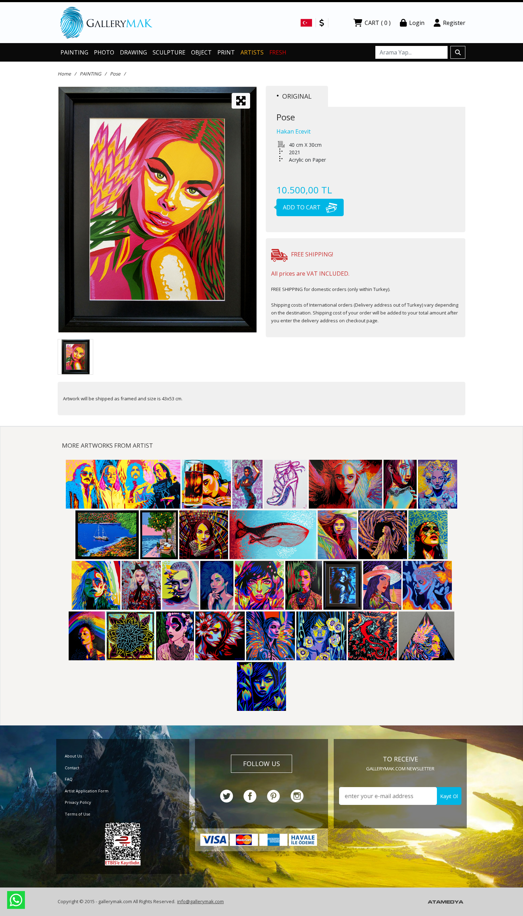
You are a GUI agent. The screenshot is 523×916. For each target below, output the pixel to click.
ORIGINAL (297, 96)
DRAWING (133, 52)
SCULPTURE (169, 52)
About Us (73, 756)
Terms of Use (77, 814)
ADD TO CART (302, 207)
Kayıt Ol (449, 796)
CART (378, 23)
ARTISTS (252, 52)
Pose (115, 74)
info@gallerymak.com (200, 901)
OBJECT (201, 52)
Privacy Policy (78, 802)
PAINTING (74, 52)
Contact (72, 767)
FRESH (277, 52)
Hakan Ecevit (293, 131)
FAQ (69, 779)
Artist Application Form (87, 790)
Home (64, 74)
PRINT (226, 52)
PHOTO (104, 52)
